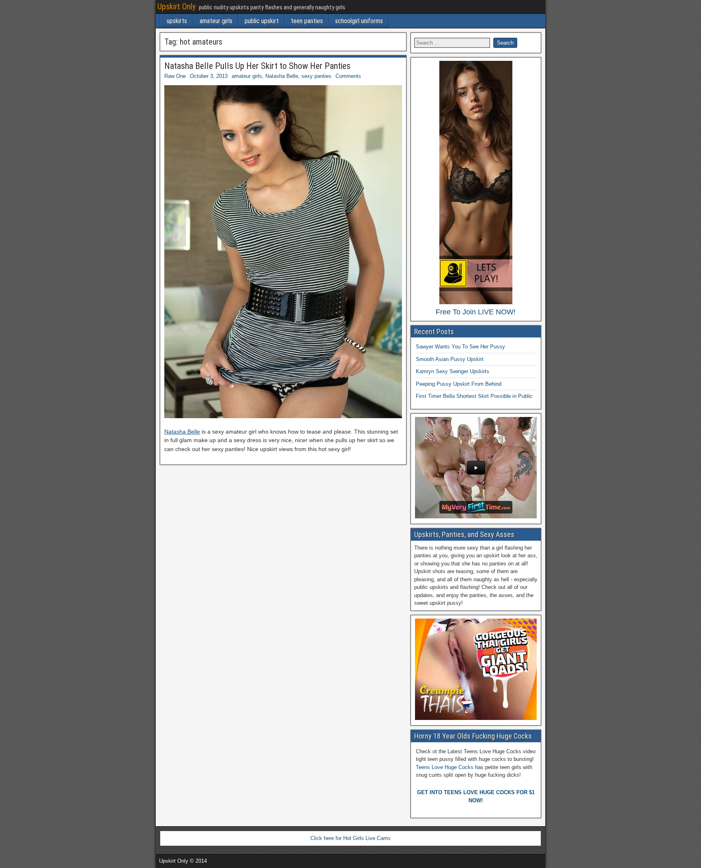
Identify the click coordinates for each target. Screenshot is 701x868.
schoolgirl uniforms (359, 21)
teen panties (307, 21)
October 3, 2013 (209, 76)
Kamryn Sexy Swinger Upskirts (452, 371)
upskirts (177, 21)
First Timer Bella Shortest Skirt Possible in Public (474, 396)
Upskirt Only (176, 6)
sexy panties (316, 76)
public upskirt (262, 21)
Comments (348, 76)
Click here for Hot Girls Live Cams (350, 838)
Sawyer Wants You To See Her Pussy (460, 347)
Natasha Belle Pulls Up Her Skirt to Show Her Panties (257, 66)
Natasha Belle (281, 76)
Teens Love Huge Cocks (444, 767)
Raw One (175, 76)
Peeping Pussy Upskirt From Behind (458, 384)
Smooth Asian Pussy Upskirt (450, 359)
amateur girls (216, 21)
